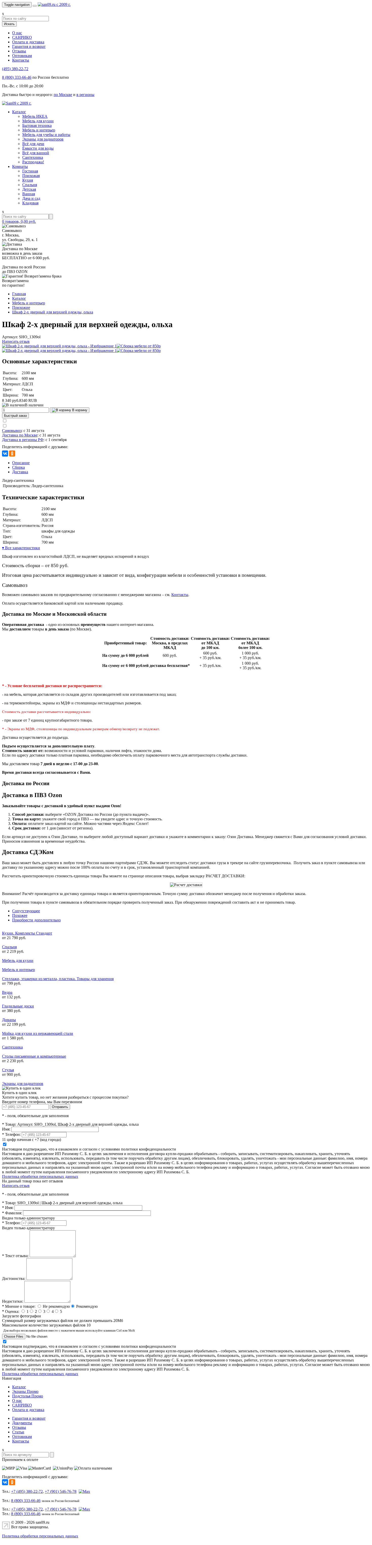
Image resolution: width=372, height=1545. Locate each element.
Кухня (27, 180)
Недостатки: (12, 1301)
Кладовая (30, 203)
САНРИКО (22, 37)
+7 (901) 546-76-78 (60, 1491)
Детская (29, 189)
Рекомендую (87, 1306)
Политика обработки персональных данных (40, 1176)
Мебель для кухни (38, 121)
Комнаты (20, 166)
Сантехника (32, 157)
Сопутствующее (26, 911)
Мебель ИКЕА (35, 116)
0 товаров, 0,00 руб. (19, 221)
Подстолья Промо (27, 1396)
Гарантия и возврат (29, 46)
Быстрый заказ (15, 416)
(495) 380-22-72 (15, 69)
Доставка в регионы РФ (23, 440)
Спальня (29, 185)
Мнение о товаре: (18, 1306)
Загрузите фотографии (21, 1316)
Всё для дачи (33, 144)
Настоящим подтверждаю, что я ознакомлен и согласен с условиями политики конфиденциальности (89, 1149)
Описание (21, 463)
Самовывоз (12, 430)
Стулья (8, 1070)
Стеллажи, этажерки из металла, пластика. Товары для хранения (58, 979)
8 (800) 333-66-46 (16, 77)
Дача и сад (31, 198)
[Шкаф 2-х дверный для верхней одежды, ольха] (59, 346)
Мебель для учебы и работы (46, 134)
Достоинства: (13, 1278)
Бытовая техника (37, 125)
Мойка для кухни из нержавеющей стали (37, 1033)
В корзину (79, 410)
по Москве (63, 94)
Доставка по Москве (19, 435)
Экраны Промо (25, 1391)
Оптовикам (22, 55)
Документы (22, 1423)
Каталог (19, 112)
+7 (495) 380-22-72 (27, 1491)
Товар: (9, 1124)
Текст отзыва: (15, 1256)
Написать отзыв (16, 341)
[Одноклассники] (12, 453)
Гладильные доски (18, 1006)
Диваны (9, 1020)
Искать (9, 24)
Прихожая (31, 175)
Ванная (28, 194)
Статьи (18, 1432)
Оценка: (10, 1311)
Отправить (60, 1107)
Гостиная (30, 171)
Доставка (20, 472)
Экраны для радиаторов (43, 139)
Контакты (20, 60)
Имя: (6, 1129)
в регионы (85, 94)
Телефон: (11, 1134)
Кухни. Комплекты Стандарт (27, 933)
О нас (17, 33)
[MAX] (83, 1491)
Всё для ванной (35, 153)
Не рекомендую (56, 1306)
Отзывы (19, 51)
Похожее (19, 915)
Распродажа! (33, 162)
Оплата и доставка (28, 42)
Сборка (18, 467)
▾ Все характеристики (21, 548)
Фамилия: (12, 1213)
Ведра (7, 992)
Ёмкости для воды (38, 148)
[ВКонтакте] (5, 453)
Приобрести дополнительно (36, 920)
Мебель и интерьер (38, 130)
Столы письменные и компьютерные (34, 1056)
